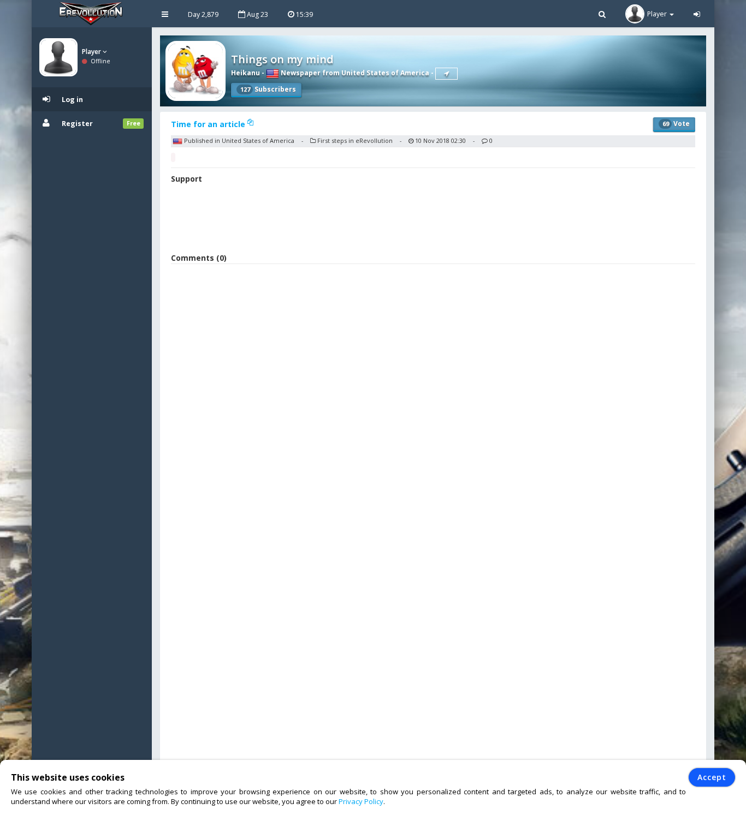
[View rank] (446, 74)
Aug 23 (256, 14)
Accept (711, 777)
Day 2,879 (203, 14)
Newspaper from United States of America (354, 72)
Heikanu (245, 72)
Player (92, 51)
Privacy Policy (361, 801)
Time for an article (209, 124)
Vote (676, 123)
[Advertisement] (433, 219)
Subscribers (268, 89)
